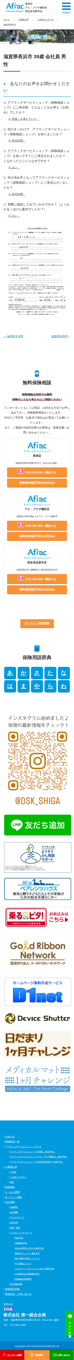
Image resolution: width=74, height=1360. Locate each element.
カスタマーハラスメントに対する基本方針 (34, 1269)
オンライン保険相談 (37, 623)
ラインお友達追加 (69, 1326)
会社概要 (14, 1212)
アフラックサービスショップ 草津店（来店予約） (33, 1152)
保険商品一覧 (12, 1141)
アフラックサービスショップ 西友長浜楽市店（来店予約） (37, 1162)
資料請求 (39, 1355)
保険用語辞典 (12, 1289)
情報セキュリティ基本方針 (27, 1253)
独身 (12, 1182)
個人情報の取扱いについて (27, 1258)
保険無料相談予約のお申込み (37, 482)
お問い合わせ (63, 1355)
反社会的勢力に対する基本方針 (29, 1248)
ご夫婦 (13, 1172)
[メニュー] (66, 6)
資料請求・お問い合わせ (18, 1294)
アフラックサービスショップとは (23, 1146)
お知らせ (10, 1136)
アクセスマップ (17, 1217)
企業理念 (14, 1207)
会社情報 (10, 1202)
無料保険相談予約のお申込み (37, 589)
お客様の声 (11, 1167)
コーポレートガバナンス (21, 1233)
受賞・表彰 (15, 1228)
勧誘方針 (19, 1238)
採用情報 (10, 1187)
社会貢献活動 (16, 1284)
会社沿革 (14, 1222)
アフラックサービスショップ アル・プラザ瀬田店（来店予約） (39, 1157)
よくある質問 (12, 1192)
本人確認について (23, 1263)
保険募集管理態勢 (23, 1279)
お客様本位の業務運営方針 (27, 1274)
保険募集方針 (21, 1243)
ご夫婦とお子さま (18, 1177)
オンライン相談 (13, 1197)
